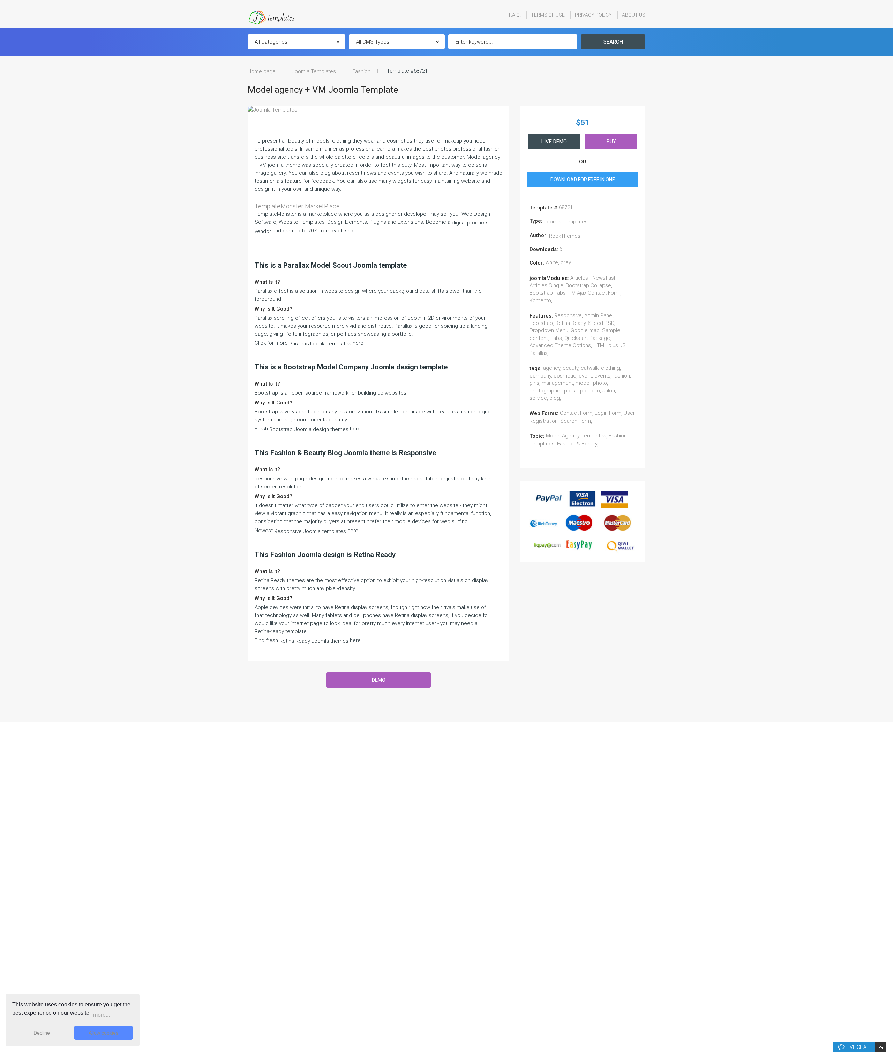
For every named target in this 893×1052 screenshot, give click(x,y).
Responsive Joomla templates (310, 531)
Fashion (361, 71)
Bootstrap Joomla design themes (308, 429)
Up (886, 941)
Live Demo (554, 141)
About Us (633, 15)
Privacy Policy (593, 15)
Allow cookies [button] (103, 1033)
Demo (378, 680)
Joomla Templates (314, 71)
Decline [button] (41, 1033)
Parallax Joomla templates (320, 344)
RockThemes (564, 236)
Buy (611, 141)
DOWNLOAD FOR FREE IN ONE (582, 179)
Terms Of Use (548, 15)
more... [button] (101, 1015)
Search (613, 42)
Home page (262, 71)
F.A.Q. (515, 15)
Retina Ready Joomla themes (313, 641)
